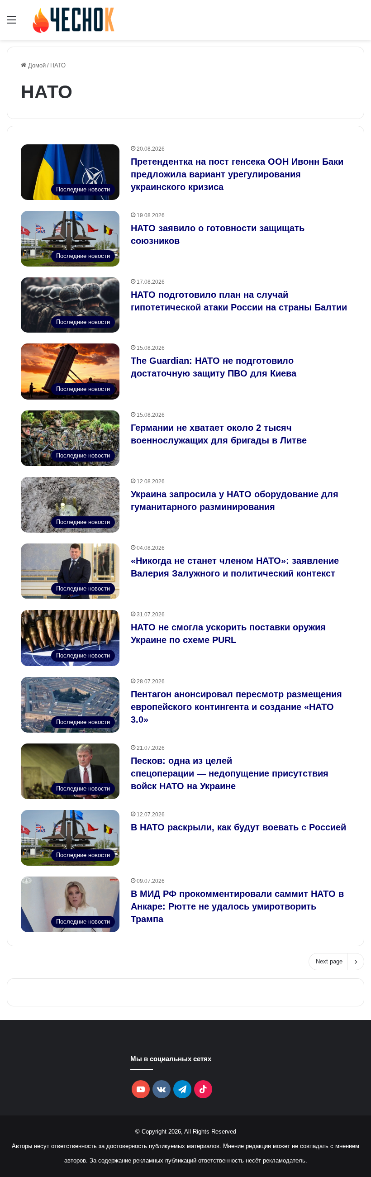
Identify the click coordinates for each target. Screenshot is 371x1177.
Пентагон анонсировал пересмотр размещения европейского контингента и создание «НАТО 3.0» (236, 706)
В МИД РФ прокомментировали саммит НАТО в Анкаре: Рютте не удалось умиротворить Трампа (237, 906)
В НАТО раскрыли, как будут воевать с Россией (238, 827)
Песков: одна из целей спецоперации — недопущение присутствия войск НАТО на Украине (229, 773)
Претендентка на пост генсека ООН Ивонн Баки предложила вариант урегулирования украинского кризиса (237, 174)
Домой (36, 65)
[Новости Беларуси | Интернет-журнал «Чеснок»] (74, 19)
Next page (329, 961)
